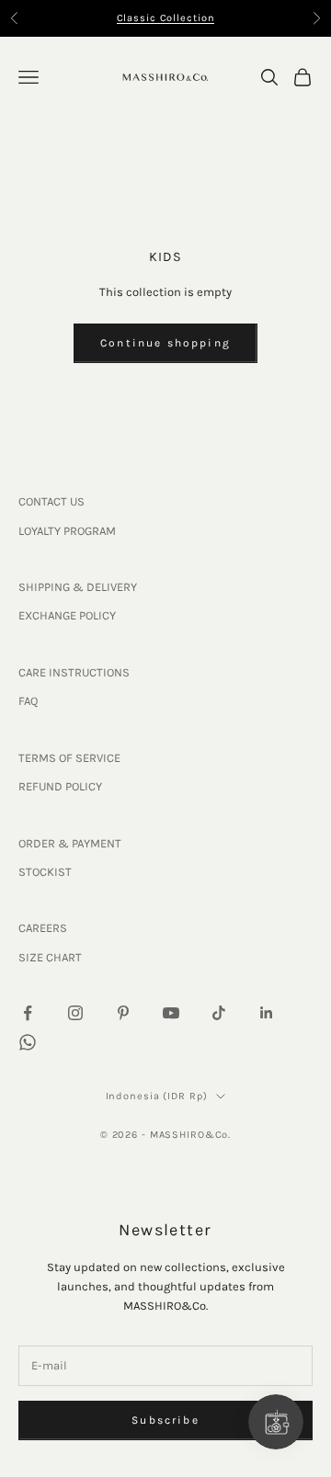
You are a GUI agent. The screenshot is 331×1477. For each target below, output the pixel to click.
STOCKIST (45, 872)
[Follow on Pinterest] (123, 1013)
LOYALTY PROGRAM (67, 531)
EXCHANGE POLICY (67, 615)
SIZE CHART (50, 957)
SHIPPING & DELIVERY (77, 587)
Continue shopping (165, 342)
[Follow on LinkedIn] (266, 1013)
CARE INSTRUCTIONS (74, 672)
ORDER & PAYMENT (69, 843)
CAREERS (42, 928)
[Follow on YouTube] (171, 1013)
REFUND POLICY (60, 786)
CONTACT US (51, 501)
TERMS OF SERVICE (69, 758)
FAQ (28, 701)
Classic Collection (166, 16)
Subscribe (165, 1420)
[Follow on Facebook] (27, 1013)
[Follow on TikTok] (219, 1013)
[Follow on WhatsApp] (27, 1042)
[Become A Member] (275, 1421)
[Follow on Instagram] (75, 1013)
